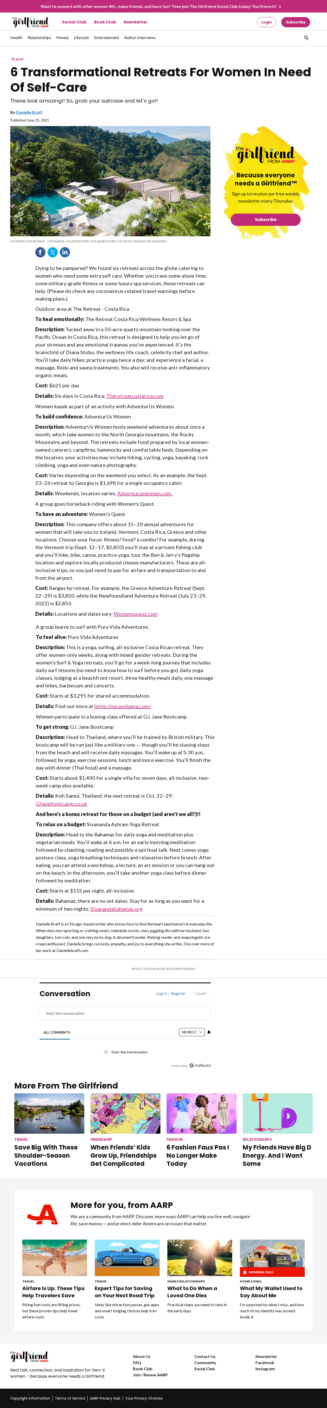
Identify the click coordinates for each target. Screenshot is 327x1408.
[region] (125, 1030)
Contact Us (205, 1356)
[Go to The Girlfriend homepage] (25, 22)
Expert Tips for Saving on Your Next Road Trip (125, 1292)
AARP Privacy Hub (105, 1398)
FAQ (137, 1362)
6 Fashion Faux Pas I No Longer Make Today (198, 1155)
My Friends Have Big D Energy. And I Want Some (277, 1155)
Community (205, 1362)
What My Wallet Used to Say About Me (271, 1292)
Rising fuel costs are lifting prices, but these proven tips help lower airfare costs (51, 1310)
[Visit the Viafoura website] (200, 1065)
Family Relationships (186, 1281)
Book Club (105, 22)
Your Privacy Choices (144, 1398)
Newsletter (135, 22)
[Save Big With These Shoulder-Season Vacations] (49, 1113)
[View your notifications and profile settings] (209, 1032)
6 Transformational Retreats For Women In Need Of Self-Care (160, 80)
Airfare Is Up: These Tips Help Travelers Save (53, 1292)
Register (178, 993)
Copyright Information (30, 1398)
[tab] (57, 1032)
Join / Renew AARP (150, 1374)
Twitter (53, 252)
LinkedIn (65, 252)
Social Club (74, 22)
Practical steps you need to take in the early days (197, 1307)
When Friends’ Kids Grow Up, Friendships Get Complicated (123, 1155)
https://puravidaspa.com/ (122, 706)
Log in (161, 993)
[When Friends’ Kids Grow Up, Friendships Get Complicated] (125, 1113)
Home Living (251, 1281)
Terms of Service (70, 1398)
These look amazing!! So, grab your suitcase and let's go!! (84, 101)
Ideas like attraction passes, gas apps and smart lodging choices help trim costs (127, 1310)
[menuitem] (16, 40)
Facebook (40, 252)
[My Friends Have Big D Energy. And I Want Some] (278, 1113)
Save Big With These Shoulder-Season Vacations (46, 1155)
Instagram (265, 1368)
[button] (306, 37)
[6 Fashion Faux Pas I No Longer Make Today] (202, 1113)
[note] (110, 241)
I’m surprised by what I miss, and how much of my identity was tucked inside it (272, 1310)
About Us (142, 1356)
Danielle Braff (29, 112)
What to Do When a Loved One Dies (192, 1292)
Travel (17, 58)
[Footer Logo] (61, 1356)
